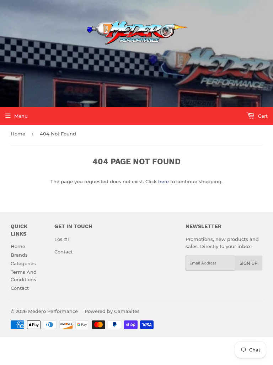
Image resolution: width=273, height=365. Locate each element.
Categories (23, 263)
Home (18, 134)
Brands (19, 255)
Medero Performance (53, 311)
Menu (21, 116)
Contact (20, 288)
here (163, 181)
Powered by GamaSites (112, 311)
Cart (262, 116)
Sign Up (249, 263)
